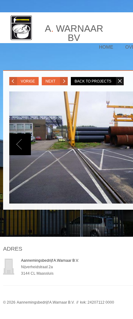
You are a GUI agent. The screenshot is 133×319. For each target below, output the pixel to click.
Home (106, 47)
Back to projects (93, 81)
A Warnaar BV (74, 30)
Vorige (28, 81)
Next (50, 81)
